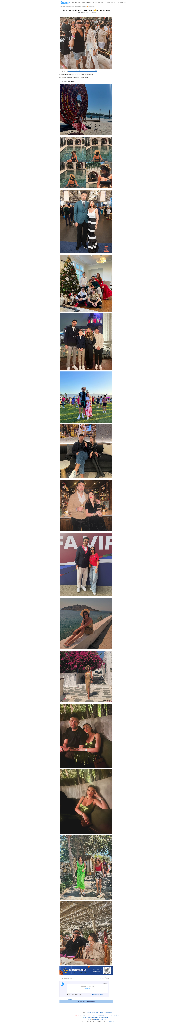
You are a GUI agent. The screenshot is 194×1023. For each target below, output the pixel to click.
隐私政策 (85, 1015)
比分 (105, 2)
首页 (73, 2)
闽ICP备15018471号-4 (106, 1017)
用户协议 (82, 1015)
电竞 (99, 2)
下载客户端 (120, 2)
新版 (125, 2)
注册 (76, 978)
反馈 (103, 978)
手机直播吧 (88, 1012)
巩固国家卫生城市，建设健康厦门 (112, 1015)
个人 (115, 2)
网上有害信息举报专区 (100, 1015)
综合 (102, 2)
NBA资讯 (88, 2)
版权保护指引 (111, 1021)
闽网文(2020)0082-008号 (89, 1017)
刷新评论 (70, 999)
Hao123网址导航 (102, 1012)
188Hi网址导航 (95, 1012)
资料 (112, 2)
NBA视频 (77, 2)
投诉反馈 (93, 1015)
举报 (108, 978)
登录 (73, 978)
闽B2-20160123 (98, 1017)
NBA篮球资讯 (66, 6)
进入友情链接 (109, 1012)
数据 (108, 2)
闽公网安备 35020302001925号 (99, 1019)
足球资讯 (94, 2)
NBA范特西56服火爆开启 (97, 994)
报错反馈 (89, 1015)
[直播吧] (64, 2)
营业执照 (89, 1019)
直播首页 (61, 6)
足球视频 (83, 2)
